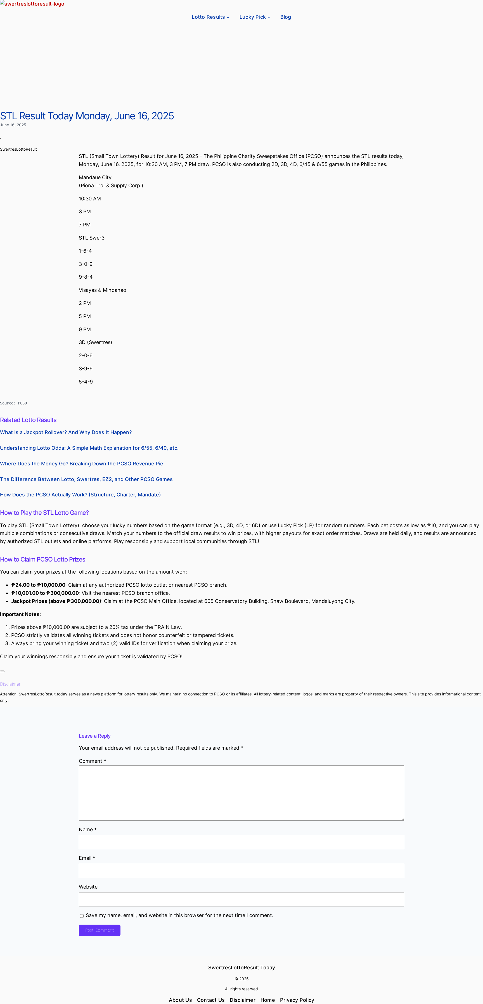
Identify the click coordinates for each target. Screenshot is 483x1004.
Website (88, 887)
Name (88, 829)
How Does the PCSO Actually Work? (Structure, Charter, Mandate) (80, 495)
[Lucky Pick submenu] (268, 17)
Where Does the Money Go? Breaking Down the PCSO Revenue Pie (81, 464)
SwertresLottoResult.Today (241, 967)
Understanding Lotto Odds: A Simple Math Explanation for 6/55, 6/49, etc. (89, 448)
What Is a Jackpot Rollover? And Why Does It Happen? (66, 432)
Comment (92, 761)
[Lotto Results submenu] (227, 17)
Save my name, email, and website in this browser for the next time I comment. (179, 915)
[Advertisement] (241, 68)
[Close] (2, 671)
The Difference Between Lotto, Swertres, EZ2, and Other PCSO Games (86, 479)
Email (87, 858)
